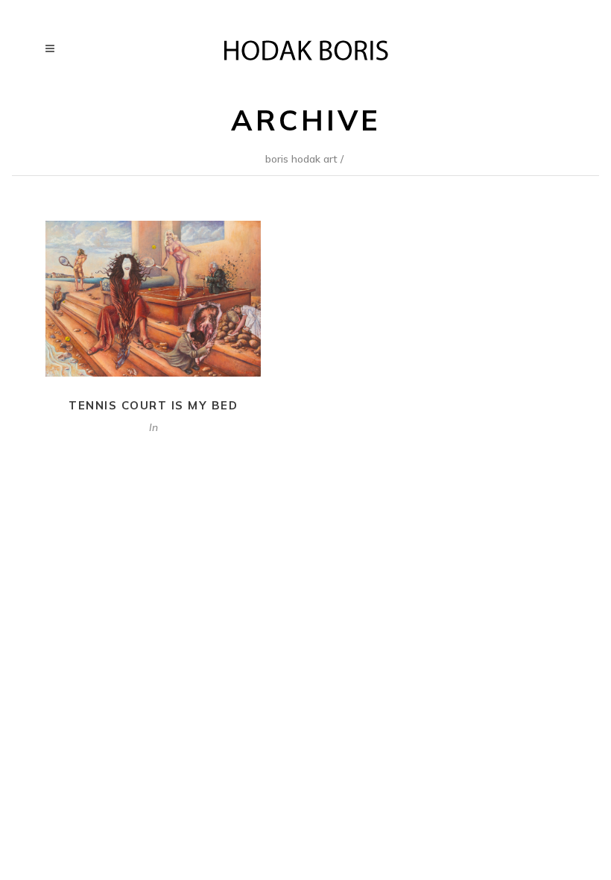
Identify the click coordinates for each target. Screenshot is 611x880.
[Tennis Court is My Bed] (153, 298)
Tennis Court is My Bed (153, 405)
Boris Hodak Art (301, 159)
